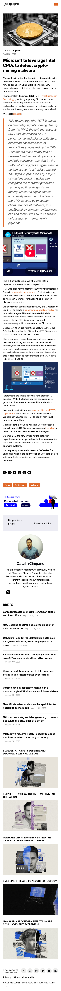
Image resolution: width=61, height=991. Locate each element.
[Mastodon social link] (42, 970)
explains (17, 113)
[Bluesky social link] (49, 970)
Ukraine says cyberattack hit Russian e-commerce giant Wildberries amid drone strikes (30, 691)
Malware (34, 485)
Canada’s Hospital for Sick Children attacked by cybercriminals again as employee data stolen (29, 641)
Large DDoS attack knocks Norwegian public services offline (29, 613)
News (7, 485)
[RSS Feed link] (55, 970)
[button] (56, 4)
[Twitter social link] (23, 970)
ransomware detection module (39, 310)
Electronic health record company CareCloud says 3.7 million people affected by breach (29, 658)
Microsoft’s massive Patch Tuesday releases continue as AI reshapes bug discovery (29, 737)
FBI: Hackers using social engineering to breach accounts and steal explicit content (30, 721)
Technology (20, 485)
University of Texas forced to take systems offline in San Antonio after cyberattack (28, 675)
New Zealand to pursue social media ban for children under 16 (28, 626)
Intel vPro (49, 428)
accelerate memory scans (24, 292)
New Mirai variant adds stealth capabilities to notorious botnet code (29, 706)
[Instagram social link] (36, 970)
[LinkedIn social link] (30, 970)
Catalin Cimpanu (12, 50)
